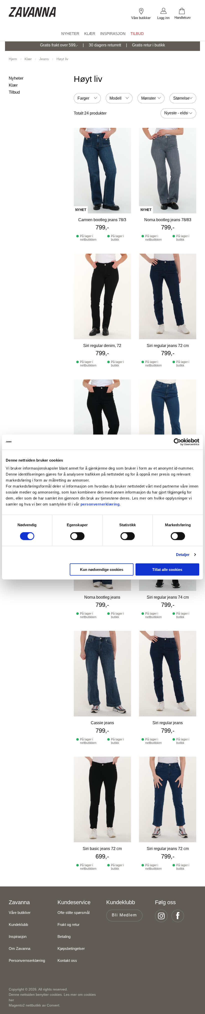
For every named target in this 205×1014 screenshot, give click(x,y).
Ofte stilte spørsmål (74, 912)
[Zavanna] (32, 8)
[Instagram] (162, 916)
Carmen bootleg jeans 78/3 (102, 220)
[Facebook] (179, 916)
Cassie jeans (102, 723)
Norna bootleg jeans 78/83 (167, 220)
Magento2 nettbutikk (25, 1005)
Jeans (44, 59)
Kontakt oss (67, 960)
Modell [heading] (116, 98)
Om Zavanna (19, 948)
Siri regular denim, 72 (102, 345)
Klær (28, 59)
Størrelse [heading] (181, 98)
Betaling (64, 936)
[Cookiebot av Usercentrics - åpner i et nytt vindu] (177, 442)
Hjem (13, 59)
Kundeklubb (18, 924)
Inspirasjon (17, 936)
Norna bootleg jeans (102, 597)
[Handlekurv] (185, 11)
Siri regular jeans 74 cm (168, 597)
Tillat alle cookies (167, 569)
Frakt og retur (69, 924)
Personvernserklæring (27, 960)
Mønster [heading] (148, 98)
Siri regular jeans (167, 723)
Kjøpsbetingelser (71, 948)
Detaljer (183, 554)
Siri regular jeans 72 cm (168, 345)
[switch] (77, 536)
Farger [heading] (83, 98)
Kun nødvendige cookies (101, 569)
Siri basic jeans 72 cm (102, 848)
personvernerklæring (100, 504)
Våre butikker (19, 912)
